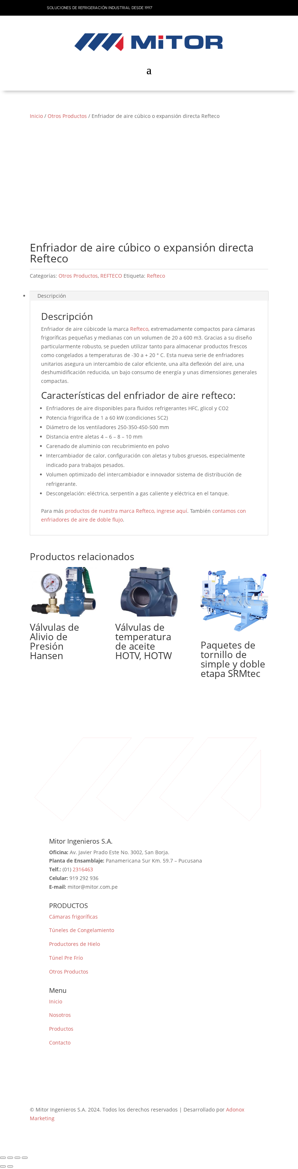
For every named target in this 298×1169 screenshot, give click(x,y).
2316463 (83, 869)
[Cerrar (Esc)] (25, 1158)
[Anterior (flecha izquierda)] (3, 1166)
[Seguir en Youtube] (248, 6)
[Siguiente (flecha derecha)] (10, 1166)
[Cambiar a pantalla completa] (10, 1158)
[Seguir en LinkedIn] (262, 6)
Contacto (60, 1042)
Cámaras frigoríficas (73, 916)
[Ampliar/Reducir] (3, 1158)
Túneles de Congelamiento (81, 930)
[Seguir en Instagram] (233, 6)
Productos (61, 1028)
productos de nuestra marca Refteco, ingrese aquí (126, 510)
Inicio (36, 115)
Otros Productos (67, 115)
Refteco (156, 275)
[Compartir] (17, 1158)
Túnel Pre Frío (66, 957)
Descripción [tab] (51, 295)
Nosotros (60, 1014)
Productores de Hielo (74, 943)
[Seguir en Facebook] (219, 6)
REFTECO (111, 275)
